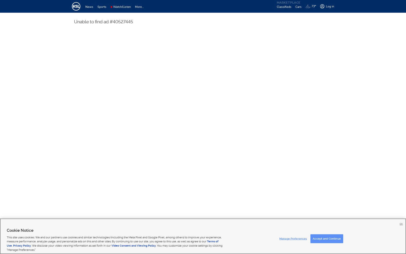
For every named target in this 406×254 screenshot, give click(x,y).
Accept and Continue (327, 238)
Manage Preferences (293, 238)
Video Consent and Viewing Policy (133, 245)
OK (401, 224)
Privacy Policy (22, 245)
